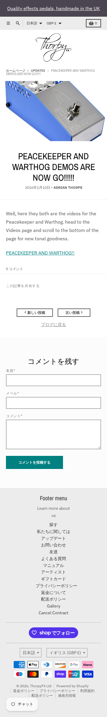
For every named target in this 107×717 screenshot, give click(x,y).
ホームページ (15, 70)
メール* (12, 393)
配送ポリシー (42, 695)
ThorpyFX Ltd (40, 686)
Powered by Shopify (72, 686)
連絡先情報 (67, 695)
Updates (38, 70)
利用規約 (87, 690)
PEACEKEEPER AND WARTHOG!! (40, 253)
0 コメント (14, 268)
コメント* (14, 416)
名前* (10, 370)
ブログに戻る (53, 324)
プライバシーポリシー (57, 690)
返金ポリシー (23, 690)
